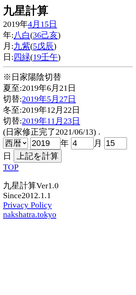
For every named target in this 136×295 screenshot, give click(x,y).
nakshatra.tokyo (29, 214)
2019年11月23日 (51, 121)
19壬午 (45, 57)
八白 (22, 35)
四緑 (22, 57)
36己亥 (45, 35)
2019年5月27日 (49, 99)
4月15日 (42, 24)
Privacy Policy (27, 205)
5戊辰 (43, 46)
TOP (11, 167)
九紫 (22, 46)
